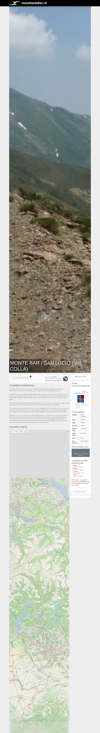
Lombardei (78, 473)
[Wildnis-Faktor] (82, 401)
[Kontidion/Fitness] (82, 397)
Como (74, 473)
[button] (67, 432)
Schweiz (81, 466)
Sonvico (75, 474)
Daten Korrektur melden (79, 491)
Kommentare (27, 377)
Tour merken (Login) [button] (17, 377)
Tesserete (75, 468)
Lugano (75, 465)
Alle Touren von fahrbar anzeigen (53, 380)
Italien (82, 473)
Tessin (78, 466)
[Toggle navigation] (89, 3)
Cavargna (75, 471)
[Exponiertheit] (79, 401)
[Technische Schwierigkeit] (79, 397)
